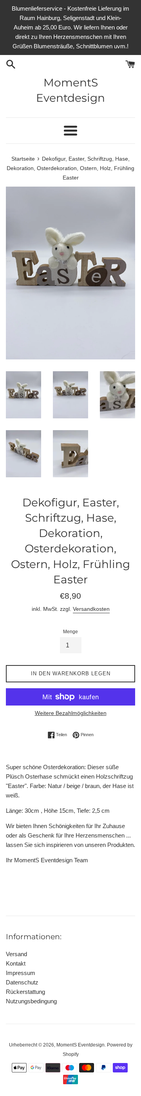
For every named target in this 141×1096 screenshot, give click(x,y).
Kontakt (15, 963)
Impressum (20, 973)
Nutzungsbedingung (31, 1001)
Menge (70, 631)
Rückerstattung (25, 991)
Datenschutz (22, 982)
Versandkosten (91, 609)
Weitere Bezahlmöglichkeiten (71, 713)
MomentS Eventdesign (70, 90)
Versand (16, 954)
